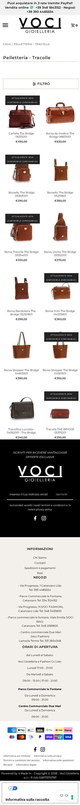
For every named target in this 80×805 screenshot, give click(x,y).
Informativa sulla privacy (47, 755)
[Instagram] (44, 519)
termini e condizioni (53, 505)
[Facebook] (35, 519)
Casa (7, 44)
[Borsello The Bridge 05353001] (21, 170)
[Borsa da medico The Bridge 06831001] (60, 111)
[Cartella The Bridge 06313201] (21, 111)
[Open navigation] (9, 25)
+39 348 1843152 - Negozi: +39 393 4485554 (51, 10)
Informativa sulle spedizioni (58, 760)
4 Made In (24, 773)
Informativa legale (26, 764)
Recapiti (8, 764)
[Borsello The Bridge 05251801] (60, 170)
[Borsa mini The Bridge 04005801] (60, 289)
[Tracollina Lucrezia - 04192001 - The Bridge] (21, 407)
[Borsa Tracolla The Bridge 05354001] (21, 230)
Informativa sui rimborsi (16, 755)
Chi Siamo (40, 557)
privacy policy (44, 509)
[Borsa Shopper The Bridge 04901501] (60, 348)
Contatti (40, 563)
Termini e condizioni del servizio (21, 760)
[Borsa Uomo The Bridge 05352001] (60, 230)
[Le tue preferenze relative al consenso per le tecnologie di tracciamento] (72, 797)
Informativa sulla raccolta (27, 799)
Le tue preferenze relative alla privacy (44, 788)
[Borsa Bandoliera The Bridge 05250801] (21, 289)
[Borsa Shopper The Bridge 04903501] (21, 348)
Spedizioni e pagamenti (40, 568)
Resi (40, 573)
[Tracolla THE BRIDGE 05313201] (60, 407)
